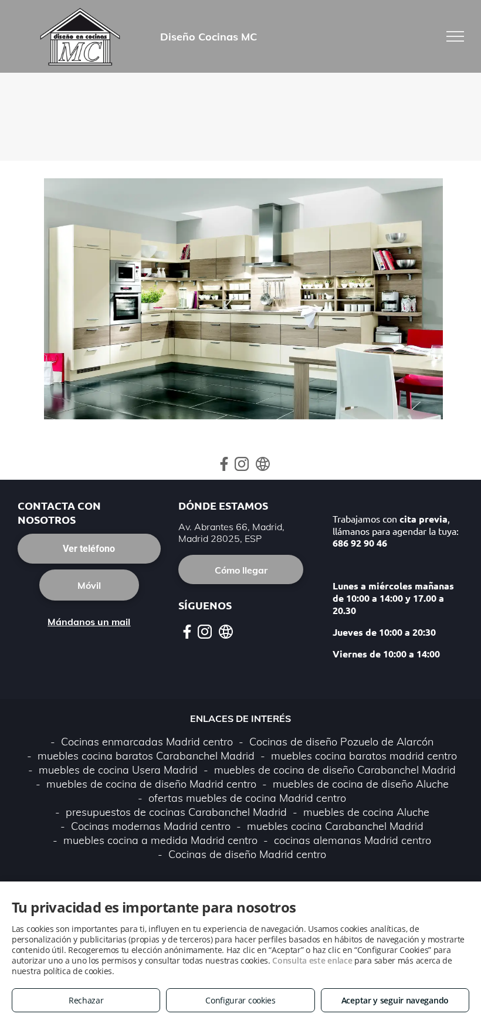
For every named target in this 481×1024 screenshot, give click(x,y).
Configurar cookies (240, 1000)
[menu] (455, 36)
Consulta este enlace (312, 960)
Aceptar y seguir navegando (395, 1000)
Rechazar (86, 1000)
